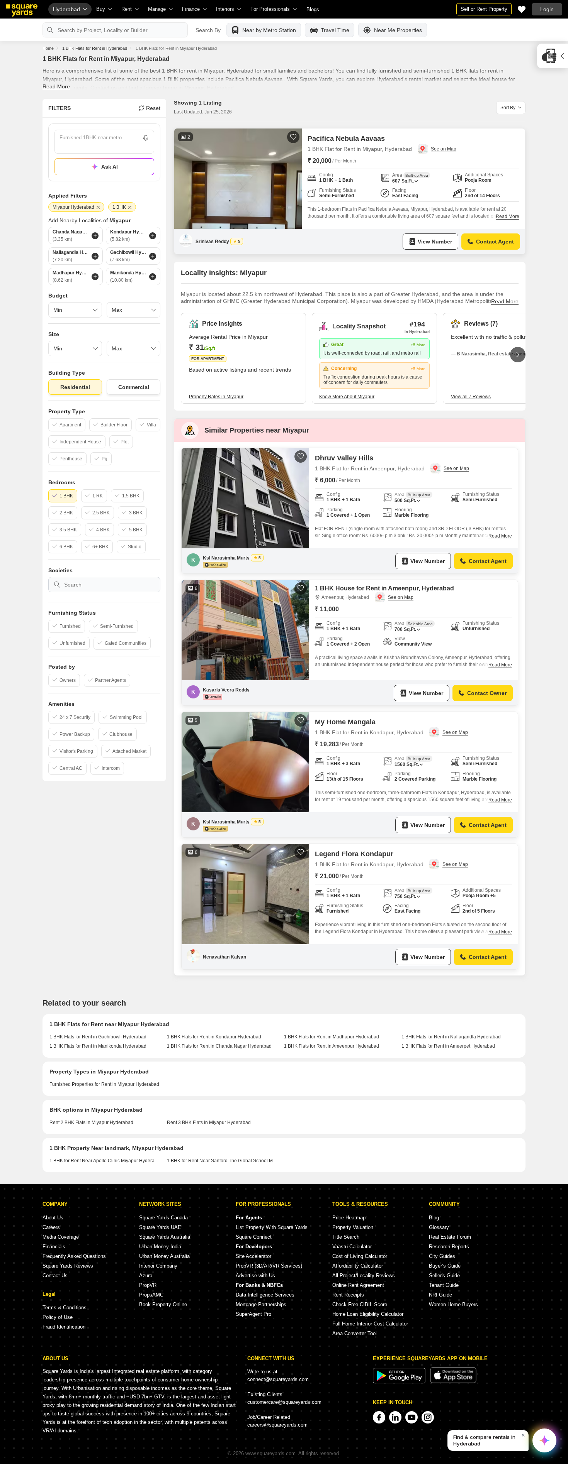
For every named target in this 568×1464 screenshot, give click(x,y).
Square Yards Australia (164, 1237)
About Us (53, 1218)
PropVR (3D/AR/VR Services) (269, 1266)
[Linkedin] (395, 1417)
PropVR (147, 1285)
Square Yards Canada (163, 1218)
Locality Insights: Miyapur (224, 273)
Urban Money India (160, 1246)
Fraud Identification (64, 1327)
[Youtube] (411, 1417)
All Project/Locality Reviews (363, 1275)
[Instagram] (428, 1417)
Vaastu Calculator (352, 1246)
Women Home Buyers (453, 1304)
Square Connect (254, 1237)
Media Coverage (61, 1237)
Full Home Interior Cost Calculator (370, 1324)
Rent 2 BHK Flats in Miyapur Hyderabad (91, 1122)
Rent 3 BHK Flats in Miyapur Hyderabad (209, 1122)
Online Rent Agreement (358, 1285)
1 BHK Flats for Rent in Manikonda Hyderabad (97, 1046)
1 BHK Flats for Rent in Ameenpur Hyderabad (331, 1046)
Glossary (439, 1227)
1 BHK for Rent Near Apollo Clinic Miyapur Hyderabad (105, 1160)
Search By (208, 30)
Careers (51, 1227)
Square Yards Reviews (68, 1266)
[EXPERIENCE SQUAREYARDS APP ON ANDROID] (400, 1382)
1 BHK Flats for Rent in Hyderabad (94, 48)
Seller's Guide (444, 1275)
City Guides (442, 1256)
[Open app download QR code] (552, 56)
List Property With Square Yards (272, 1227)
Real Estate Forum (450, 1237)
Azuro (145, 1275)
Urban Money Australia (164, 1256)
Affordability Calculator (357, 1266)
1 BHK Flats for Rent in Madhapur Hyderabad (331, 1037)
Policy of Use (58, 1317)
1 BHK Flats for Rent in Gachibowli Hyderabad (97, 1037)
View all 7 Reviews (471, 396)
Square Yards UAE (160, 1227)
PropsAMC (151, 1295)
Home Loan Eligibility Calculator (367, 1314)
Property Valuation (352, 1227)
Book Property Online (163, 1304)
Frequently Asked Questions (74, 1256)
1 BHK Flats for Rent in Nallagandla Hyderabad (451, 1037)
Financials (54, 1246)
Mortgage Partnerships (261, 1304)
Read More (56, 86)
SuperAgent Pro (253, 1314)
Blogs (312, 9)
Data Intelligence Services (265, 1295)
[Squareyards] (21, 10)
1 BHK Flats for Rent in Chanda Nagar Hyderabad (219, 1046)
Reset (153, 108)
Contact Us (55, 1275)
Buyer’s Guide (445, 1266)
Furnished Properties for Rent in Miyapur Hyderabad (104, 1084)
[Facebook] (379, 1417)
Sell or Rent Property (484, 9)
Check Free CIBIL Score (359, 1304)
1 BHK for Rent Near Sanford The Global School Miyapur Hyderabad (223, 1160)
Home (48, 48)
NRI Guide (440, 1295)
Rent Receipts (348, 1295)
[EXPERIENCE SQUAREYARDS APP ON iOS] (453, 1382)
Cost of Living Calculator (359, 1256)
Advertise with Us (255, 1275)
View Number (435, 241)
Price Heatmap (349, 1218)
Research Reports (449, 1246)
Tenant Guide (444, 1285)
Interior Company (158, 1266)
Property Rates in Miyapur (216, 396)
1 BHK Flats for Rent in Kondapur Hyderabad (214, 1037)
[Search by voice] (145, 138)
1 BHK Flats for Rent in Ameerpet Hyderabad (448, 1046)
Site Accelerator (253, 1256)
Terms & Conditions (65, 1307)
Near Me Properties (398, 30)
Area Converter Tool (354, 1333)
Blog (434, 1218)
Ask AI (109, 167)
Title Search (345, 1237)
